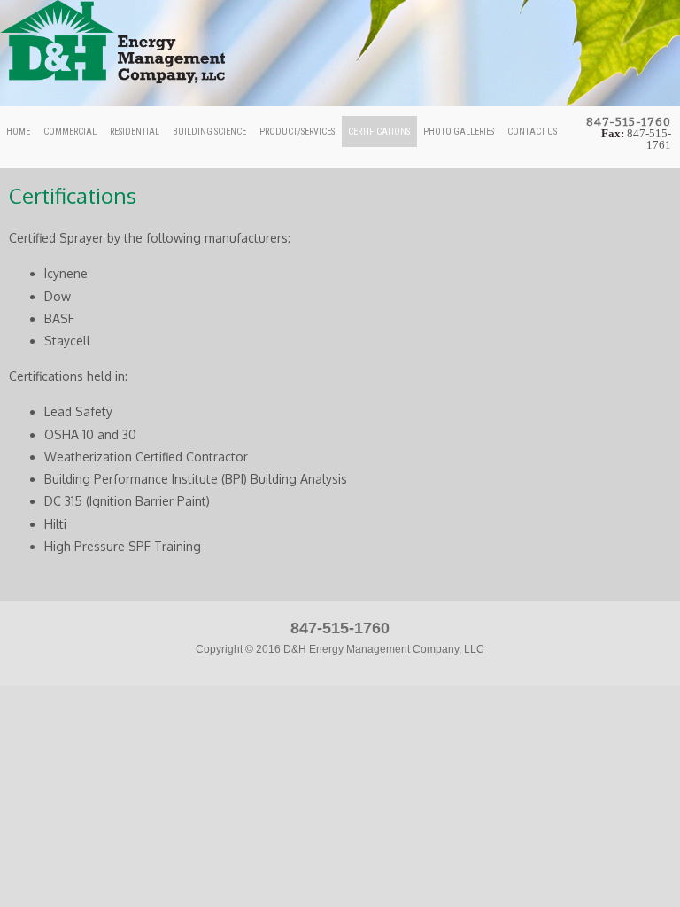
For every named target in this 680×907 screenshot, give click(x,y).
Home (18, 131)
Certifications (379, 131)
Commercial (70, 131)
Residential (134, 131)
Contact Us (532, 131)
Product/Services (297, 131)
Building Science (209, 131)
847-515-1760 (340, 628)
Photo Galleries (458, 131)
